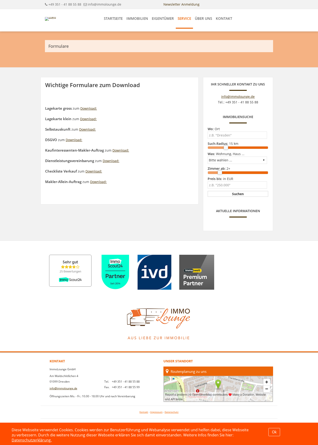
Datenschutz (172, 412)
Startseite (113, 18)
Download (88, 108)
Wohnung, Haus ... (226, 154)
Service (184, 18)
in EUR (220, 179)
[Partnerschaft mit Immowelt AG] (196, 272)
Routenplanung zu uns (188, 371)
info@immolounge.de (104, 4)
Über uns (203, 18)
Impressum (156, 412)
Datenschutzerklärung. (32, 440)
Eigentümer (163, 18)
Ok (274, 432)
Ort (214, 129)
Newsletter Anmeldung (181, 4)
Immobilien (137, 18)
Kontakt (224, 18)
